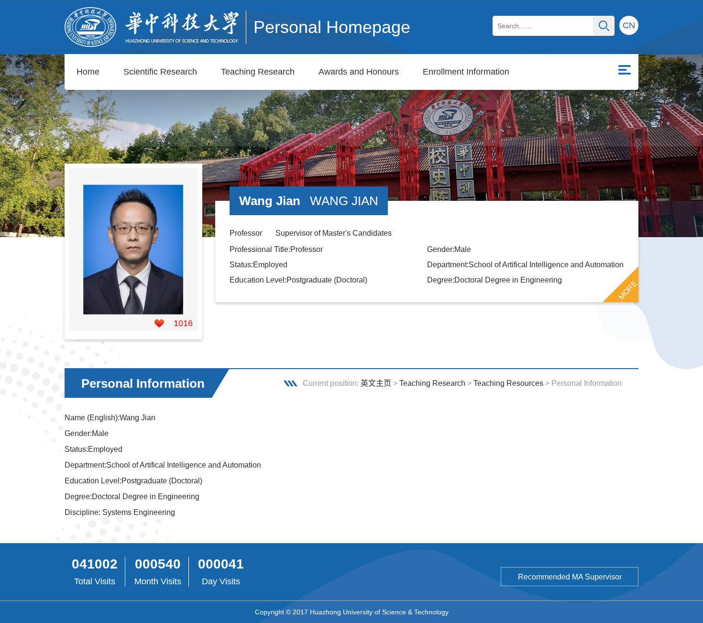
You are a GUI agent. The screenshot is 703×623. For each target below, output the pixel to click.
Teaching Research (258, 72)
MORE (628, 290)
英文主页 (376, 383)
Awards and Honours (359, 72)
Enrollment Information (466, 72)
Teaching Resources (508, 383)
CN (629, 25)
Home (88, 72)
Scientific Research (160, 72)
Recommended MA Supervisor (570, 577)
